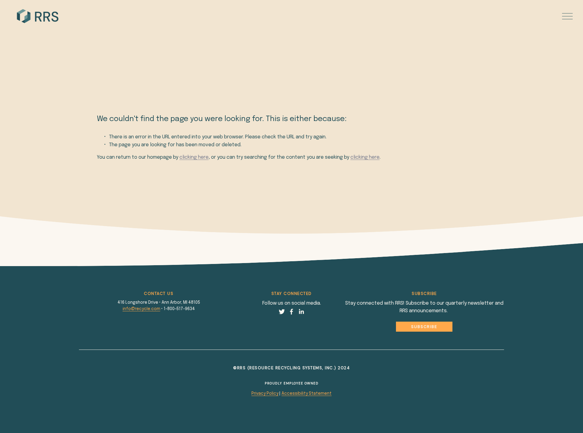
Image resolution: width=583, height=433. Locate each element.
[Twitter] (282, 312)
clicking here (194, 157)
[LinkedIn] (301, 312)
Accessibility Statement (306, 393)
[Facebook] (291, 312)
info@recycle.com (141, 309)
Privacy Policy (264, 393)
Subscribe (424, 326)
